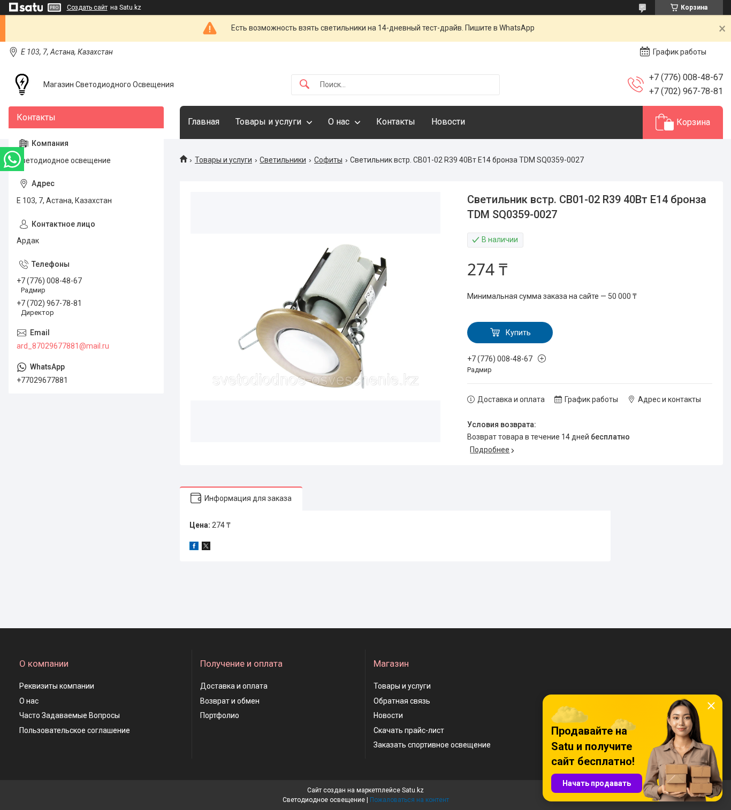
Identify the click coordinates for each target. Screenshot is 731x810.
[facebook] (194, 547)
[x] (206, 547)
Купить (518, 332)
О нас (338, 122)
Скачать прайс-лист (409, 730)
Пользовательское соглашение (74, 730)
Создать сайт (87, 7)
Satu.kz (413, 790)
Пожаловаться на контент (409, 800)
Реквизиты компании (56, 686)
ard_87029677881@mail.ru (63, 346)
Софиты (328, 160)
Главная (203, 122)
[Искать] (304, 84)
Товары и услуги (268, 122)
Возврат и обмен (230, 701)
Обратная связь (402, 701)
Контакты (395, 122)
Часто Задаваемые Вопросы (69, 715)
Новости (448, 122)
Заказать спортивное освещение (432, 744)
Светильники (283, 160)
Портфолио (219, 715)
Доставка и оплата (234, 686)
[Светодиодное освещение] (22, 84)
